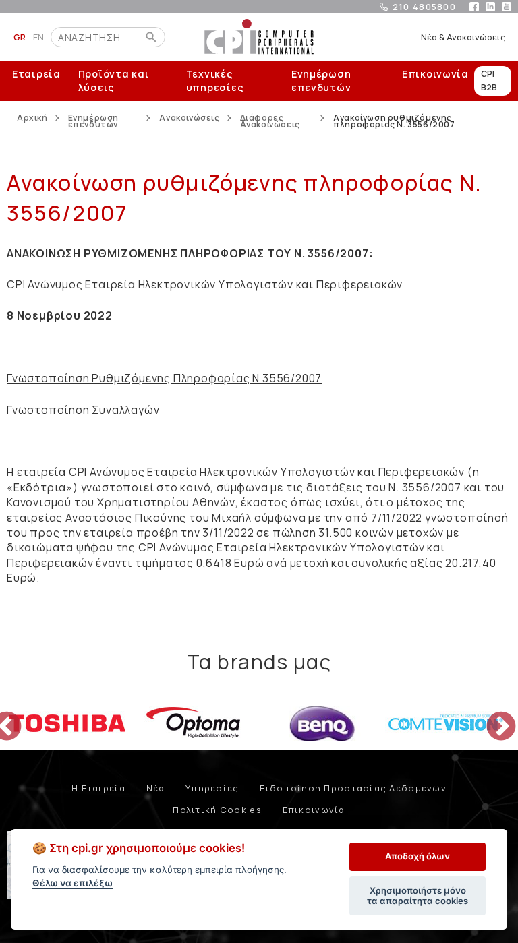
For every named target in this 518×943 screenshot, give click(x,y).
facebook (474, 6)
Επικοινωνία (435, 73)
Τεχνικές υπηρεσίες (214, 80)
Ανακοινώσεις (189, 119)
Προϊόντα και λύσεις (114, 80)
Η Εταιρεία (98, 788)
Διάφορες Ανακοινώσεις (270, 121)
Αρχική (32, 119)
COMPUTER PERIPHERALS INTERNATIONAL (259, 37)
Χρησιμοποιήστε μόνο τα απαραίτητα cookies (417, 896)
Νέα (155, 788)
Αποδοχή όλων (417, 856)
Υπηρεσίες (212, 788)
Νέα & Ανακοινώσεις (463, 37)
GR (19, 37)
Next (491, 717)
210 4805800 (424, 6)
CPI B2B (489, 80)
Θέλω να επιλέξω (72, 883)
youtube (506, 6)
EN (39, 37)
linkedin (490, 6)
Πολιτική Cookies (217, 809)
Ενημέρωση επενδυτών (321, 80)
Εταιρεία (36, 73)
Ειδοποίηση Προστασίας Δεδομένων (353, 788)
